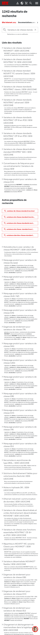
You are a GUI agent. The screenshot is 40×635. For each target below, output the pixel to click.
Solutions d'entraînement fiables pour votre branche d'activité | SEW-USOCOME (20, 476)
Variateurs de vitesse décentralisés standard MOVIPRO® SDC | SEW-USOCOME (19, 152)
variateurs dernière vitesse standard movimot (22, 235)
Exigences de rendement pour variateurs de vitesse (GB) (16, 576)
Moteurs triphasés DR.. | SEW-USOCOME (16, 489)
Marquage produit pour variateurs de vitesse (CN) (20, 311)
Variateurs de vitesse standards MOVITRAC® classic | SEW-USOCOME (20, 88)
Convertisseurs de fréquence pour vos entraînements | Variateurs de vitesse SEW (18, 166)
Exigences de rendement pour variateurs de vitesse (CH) (16, 592)
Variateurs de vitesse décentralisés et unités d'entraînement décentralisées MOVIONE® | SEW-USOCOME (20, 513)
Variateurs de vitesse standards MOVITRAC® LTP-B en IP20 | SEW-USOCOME (18, 120)
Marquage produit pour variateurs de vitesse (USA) (20, 361)
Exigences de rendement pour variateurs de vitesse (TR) (16, 328)
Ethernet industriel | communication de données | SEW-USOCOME (19, 500)
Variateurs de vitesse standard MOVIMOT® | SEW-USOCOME (17, 49)
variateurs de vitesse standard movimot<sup (22, 217)
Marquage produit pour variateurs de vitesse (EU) (20, 445)
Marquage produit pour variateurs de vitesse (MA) (20, 345)
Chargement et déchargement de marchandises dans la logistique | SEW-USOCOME (18, 627)
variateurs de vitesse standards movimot (21, 223)
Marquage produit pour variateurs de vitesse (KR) (20, 278)
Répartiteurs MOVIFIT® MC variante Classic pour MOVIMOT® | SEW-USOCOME (18, 546)
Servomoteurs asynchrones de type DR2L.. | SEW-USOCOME (17, 461)
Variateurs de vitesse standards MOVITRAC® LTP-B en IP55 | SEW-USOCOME (18, 136)
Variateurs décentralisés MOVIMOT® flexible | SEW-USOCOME (19, 563)
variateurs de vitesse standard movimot (21, 229)
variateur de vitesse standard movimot (21, 211)
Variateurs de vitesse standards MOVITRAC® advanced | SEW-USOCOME (17, 102)
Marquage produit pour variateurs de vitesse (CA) (20, 180)
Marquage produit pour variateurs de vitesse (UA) (20, 378)
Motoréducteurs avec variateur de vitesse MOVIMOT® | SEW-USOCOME (19, 248)
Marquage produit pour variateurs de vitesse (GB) (20, 395)
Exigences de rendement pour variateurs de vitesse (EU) (16, 609)
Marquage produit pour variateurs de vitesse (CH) (20, 411)
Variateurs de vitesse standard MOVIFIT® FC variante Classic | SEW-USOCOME (19, 73)
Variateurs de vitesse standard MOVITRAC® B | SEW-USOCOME (17, 60)
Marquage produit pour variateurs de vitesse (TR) (20, 428)
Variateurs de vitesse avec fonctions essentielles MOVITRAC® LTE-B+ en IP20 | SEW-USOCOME (19, 532)
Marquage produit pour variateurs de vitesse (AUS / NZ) (20, 295)
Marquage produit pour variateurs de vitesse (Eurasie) (20, 261)
